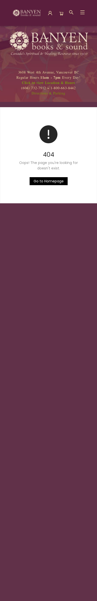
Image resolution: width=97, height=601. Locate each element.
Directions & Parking (48, 93)
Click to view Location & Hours (48, 82)
